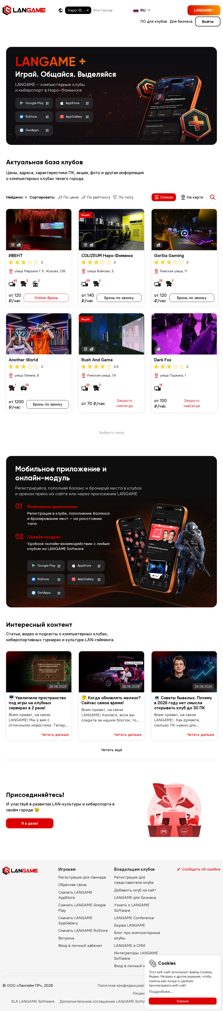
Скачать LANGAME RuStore (83, 930)
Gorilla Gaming (169, 255)
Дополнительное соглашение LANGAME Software (105, 1001)
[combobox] (78, 10)
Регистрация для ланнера (82, 877)
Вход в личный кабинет (80, 945)
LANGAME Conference (134, 917)
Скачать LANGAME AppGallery (75, 920)
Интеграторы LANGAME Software (136, 955)
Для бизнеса (181, 21)
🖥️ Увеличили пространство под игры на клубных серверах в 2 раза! (37, 702)
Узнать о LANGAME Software (131, 907)
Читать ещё (111, 749)
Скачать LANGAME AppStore (75, 895)
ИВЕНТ (16, 255)
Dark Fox (162, 359)
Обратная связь (72, 884)
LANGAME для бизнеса (135, 897)
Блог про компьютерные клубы (137, 935)
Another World (23, 359)
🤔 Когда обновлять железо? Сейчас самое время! (111, 700)
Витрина (66, 938)
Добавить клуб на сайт (135, 890)
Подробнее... (161, 991)
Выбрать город (111, 432)
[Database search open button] (212, 197)
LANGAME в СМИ (129, 945)
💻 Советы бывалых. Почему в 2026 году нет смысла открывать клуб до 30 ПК (183, 702)
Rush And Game (97, 359)
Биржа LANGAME (129, 925)
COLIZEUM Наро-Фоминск (107, 255)
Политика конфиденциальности (127, 985)
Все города (103, 10)
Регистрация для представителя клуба (133, 880)
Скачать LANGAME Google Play (82, 907)
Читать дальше (55, 734)
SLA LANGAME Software (32, 1001)
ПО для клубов (153, 21)
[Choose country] (60, 10)
